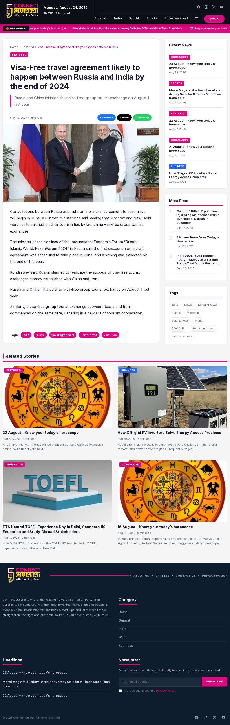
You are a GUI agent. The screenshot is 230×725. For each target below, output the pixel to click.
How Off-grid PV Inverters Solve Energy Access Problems (192, 175)
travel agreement (62, 335)
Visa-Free (110, 335)
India (118, 18)
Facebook (106, 117)
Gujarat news (180, 320)
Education (14, 464)
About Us (141, 575)
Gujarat (100, 18)
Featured (28, 47)
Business (178, 166)
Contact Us (186, 575)
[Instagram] (206, 7)
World (134, 18)
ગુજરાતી (214, 18)
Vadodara (193, 312)
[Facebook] (198, 7)
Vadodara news (182, 336)
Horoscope (180, 57)
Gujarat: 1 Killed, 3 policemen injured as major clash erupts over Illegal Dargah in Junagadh (198, 216)
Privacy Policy (214, 575)
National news (207, 305)
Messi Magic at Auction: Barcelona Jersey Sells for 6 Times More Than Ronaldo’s (126, 28)
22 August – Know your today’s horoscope (41, 432)
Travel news (89, 335)
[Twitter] (214, 7)
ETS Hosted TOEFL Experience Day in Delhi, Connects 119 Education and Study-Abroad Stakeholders (54, 529)
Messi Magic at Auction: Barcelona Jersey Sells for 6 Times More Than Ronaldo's (56, 684)
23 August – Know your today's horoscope (35, 672)
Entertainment (176, 18)
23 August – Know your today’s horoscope (35, 28)
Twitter (124, 117)
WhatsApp (142, 117)
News (188, 305)
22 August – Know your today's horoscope (35, 695)
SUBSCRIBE (214, 681)
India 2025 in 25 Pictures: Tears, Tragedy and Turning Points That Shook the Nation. (199, 259)
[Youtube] (221, 7)
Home (14, 47)
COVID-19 (178, 328)
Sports (151, 18)
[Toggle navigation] (196, 19)
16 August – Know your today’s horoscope (155, 527)
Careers (162, 575)
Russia (40, 335)
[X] (214, 717)
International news (203, 328)
